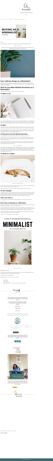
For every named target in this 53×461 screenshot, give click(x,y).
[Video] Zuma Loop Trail (17, 423)
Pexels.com (21, 78)
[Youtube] (20, 341)
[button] (26, 15)
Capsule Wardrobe (16, 277)
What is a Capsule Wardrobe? (17, 145)
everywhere (10, 151)
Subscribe (15, 332)
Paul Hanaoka (17, 183)
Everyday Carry (10, 277)
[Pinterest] (18, 341)
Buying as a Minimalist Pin (18, 268)
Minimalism (6, 277)
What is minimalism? (18, 45)
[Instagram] (15, 341)
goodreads (14, 150)
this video (5, 214)
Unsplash (21, 183)
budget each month (8, 192)
